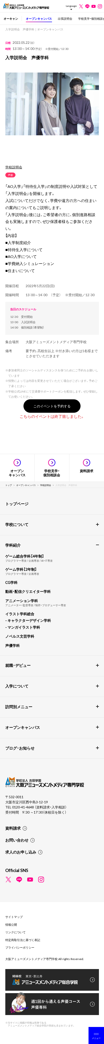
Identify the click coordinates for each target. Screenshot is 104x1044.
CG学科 (11, 582)
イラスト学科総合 (19, 613)
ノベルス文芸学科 (19, 636)
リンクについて (15, 932)
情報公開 (11, 924)
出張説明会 (65, 18)
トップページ (17, 503)
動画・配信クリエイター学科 (28, 591)
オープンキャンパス (39, 18)
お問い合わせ (17, 840)
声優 (10, 175)
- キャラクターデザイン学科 (28, 620)
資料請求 (13, 828)
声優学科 (12, 645)
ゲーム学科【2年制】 (21, 569)
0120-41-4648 (23, 807)
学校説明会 (13, 167)
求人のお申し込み (20, 852)
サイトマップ (14, 917)
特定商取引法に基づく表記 (22, 940)
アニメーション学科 (21, 600)
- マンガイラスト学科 (22, 627)
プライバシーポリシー (19, 947)
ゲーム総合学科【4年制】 (24, 556)
